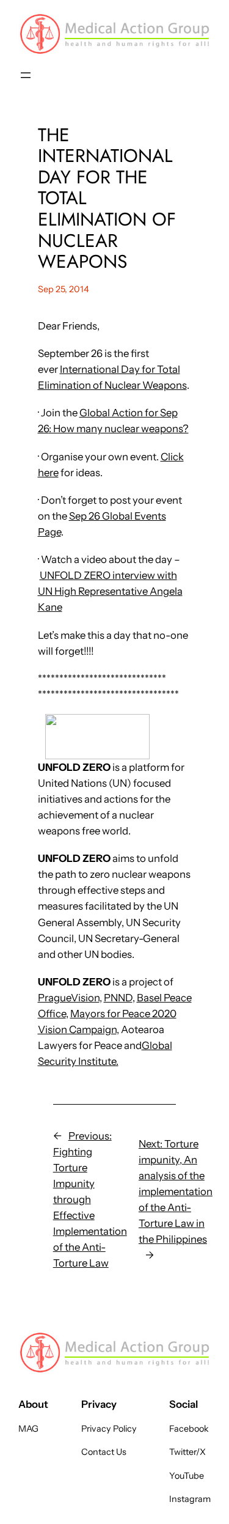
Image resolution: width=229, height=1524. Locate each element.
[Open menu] (25, 75)
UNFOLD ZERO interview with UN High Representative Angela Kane (110, 591)
